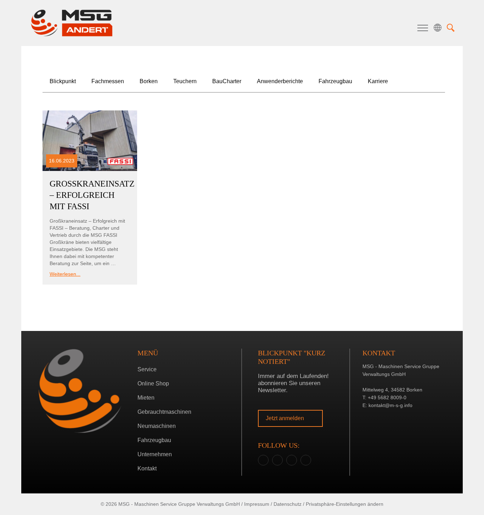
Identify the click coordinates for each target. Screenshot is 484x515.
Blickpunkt (63, 81)
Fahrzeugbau (335, 81)
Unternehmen (154, 454)
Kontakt (147, 468)
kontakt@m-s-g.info (390, 405)
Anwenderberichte (280, 81)
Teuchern (240, 287)
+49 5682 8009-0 (387, 397)
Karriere (378, 81)
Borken (240, 276)
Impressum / (258, 504)
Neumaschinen (156, 426)
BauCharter (226, 81)
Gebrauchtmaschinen (164, 412)
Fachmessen (107, 81)
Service (147, 369)
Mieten (145, 398)
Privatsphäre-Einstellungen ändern (344, 504)
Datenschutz (288, 504)
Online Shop (153, 383)
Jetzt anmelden (285, 418)
